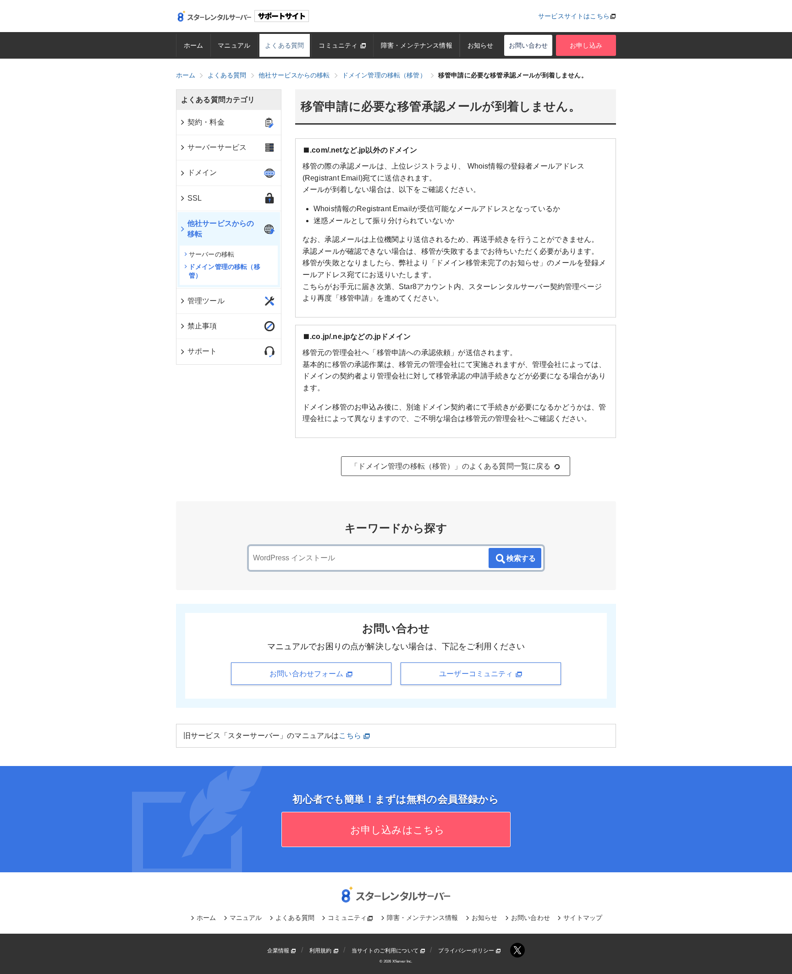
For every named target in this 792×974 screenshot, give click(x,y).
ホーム (193, 45)
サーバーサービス (217, 147)
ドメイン (202, 172)
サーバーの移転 (211, 254)
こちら (351, 735)
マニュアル (234, 45)
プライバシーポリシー (466, 950)
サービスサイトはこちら (574, 16)
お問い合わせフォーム (308, 674)
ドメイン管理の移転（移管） (224, 271)
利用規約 (321, 950)
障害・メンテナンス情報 (416, 45)
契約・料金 (206, 122)
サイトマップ (582, 917)
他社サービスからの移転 (220, 228)
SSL (194, 198)
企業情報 (279, 950)
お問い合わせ (528, 45)
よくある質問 (284, 45)
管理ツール (206, 301)
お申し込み (586, 45)
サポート (202, 351)
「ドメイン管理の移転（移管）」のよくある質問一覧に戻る (450, 466)
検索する (521, 558)
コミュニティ (339, 45)
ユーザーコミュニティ (477, 674)
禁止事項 (202, 326)
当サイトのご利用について (386, 950)
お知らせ (481, 45)
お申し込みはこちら (396, 830)
